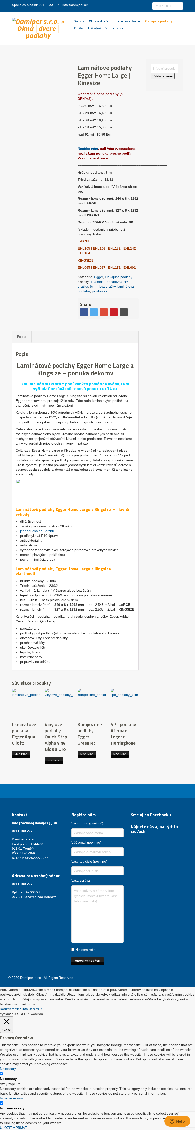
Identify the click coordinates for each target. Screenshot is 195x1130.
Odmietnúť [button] (36, 1009)
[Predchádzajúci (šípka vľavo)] (8, 565)
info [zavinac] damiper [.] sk (34, 823)
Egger (98, 277)
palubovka (99, 291)
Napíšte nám (88, 148)
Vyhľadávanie (162, 76)
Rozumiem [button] (7, 1009)
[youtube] (145, 839)
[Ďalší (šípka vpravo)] (186, 565)
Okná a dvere (99, 21)
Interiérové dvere (126, 21)
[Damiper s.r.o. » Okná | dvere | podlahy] (38, 27)
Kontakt (118, 28)
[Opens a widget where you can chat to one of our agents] (177, 1122)
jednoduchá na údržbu (37, 531)
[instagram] (139, 839)
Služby (78, 28)
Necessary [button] (8, 1069)
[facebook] (133, 839)
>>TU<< (109, 388)
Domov (79, 21)
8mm (94, 286)
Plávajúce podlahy (158, 21)
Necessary (8, 1078)
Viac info (21, 754)
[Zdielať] (169, 5)
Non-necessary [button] (11, 1098)
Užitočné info (98, 28)
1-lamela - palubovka (106, 282)
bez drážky (107, 286)
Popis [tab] (21, 337)
